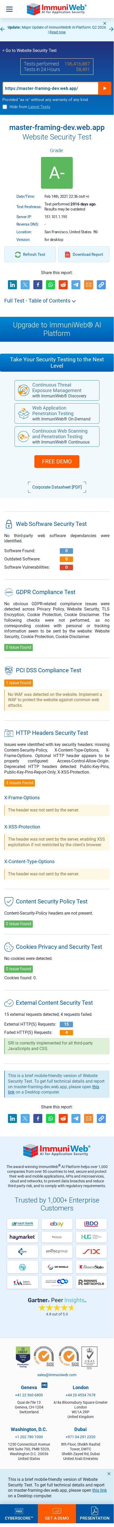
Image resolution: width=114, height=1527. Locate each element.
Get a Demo (57, 1518)
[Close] (105, 23)
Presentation (95, 1518)
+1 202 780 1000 (29, 1437)
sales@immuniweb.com (56, 1375)
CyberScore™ (19, 1518)
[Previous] (2, 29)
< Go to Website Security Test (29, 50)
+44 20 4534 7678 (80, 1395)
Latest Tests (39, 106)
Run (105, 88)
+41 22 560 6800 (29, 1395)
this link (99, 1490)
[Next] (111, 29)
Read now (57, 32)
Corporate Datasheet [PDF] (57, 487)
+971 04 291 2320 (80, 1437)
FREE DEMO (57, 461)
